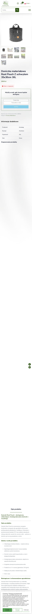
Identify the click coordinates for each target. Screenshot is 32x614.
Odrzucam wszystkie (17, 610)
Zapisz (16, 107)
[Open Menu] (29, 10)
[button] (17, 10)
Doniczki (8, 115)
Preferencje (26, 610)
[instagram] (29, 367)
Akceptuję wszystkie (7, 610)
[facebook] (29, 364)
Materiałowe (12, 115)
